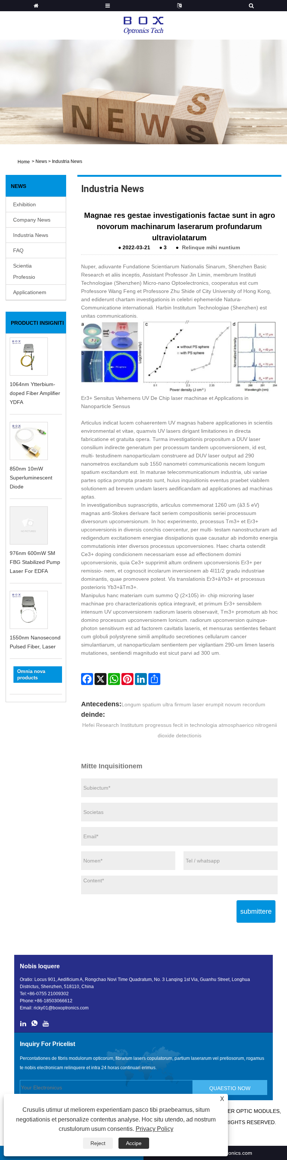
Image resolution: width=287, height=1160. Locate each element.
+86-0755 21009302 (48, 993)
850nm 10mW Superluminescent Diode (31, 478)
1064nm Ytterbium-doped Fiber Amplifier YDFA (35, 393)
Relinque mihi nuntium (211, 247)
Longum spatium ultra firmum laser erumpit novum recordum (193, 704)
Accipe (134, 1143)
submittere (256, 911)
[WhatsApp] (114, 679)
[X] (101, 679)
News (41, 161)
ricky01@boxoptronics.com (61, 1008)
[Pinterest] (127, 679)
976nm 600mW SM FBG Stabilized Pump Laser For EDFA (35, 562)
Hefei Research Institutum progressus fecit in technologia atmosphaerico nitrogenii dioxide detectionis (179, 730)
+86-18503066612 (53, 1000)
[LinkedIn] (141, 679)
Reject (97, 1143)
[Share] (154, 679)
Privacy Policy (154, 1129)
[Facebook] (87, 679)
